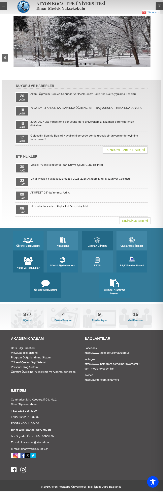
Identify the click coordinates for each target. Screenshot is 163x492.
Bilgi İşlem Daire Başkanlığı (105, 486)
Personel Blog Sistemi (24, 367)
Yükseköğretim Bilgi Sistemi (28, 362)
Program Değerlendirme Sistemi (31, 357)
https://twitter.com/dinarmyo (101, 379)
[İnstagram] (21, 470)
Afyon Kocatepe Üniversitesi (68, 486)
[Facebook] (13, 470)
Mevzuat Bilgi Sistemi (24, 352)
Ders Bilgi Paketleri (23, 348)
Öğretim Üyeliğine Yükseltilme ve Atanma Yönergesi (43, 371)
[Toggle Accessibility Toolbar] (153, 482)
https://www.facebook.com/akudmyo (107, 352)
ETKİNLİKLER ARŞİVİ (135, 220)
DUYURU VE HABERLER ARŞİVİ (125, 149)
